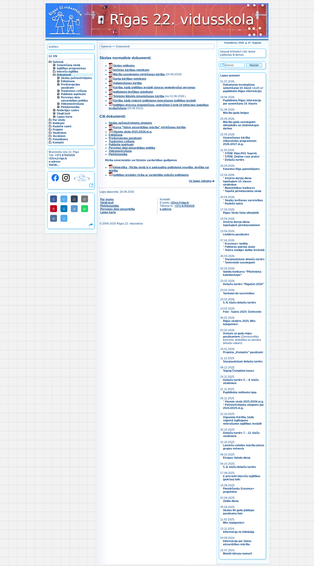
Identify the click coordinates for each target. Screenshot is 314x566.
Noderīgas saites (68, 110)
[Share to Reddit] (74, 208)
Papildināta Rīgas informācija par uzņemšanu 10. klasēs (242, 102)
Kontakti (58, 142)
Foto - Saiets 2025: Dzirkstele (242, 311)
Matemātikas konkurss (240, 188)
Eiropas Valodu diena (236, 457)
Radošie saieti (62, 126)
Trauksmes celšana (74, 91)
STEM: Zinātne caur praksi (242, 156)
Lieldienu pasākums (236, 234)
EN (55, 56)
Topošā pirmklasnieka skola (243, 191)
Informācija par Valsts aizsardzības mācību (237, 543)
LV (50, 56)
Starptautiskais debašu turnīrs (245, 259)
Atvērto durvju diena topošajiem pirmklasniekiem (241, 223)
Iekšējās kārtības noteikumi (131, 70)
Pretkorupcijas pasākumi (70, 86)
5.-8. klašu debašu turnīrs (240, 302)
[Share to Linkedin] (63, 208)
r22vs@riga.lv (58, 158)
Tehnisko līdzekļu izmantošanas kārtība (138, 96)
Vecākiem (59, 136)
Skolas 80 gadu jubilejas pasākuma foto (238, 512)
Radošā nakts (234, 203)
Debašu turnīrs (234, 159)
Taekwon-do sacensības (238, 293)
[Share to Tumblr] (74, 198)
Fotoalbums (60, 139)
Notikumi (58, 123)
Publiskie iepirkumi (73, 94)
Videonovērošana (72, 103)
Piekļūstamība (70, 107)
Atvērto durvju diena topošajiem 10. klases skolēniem (237, 181)
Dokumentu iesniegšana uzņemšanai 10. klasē (239, 86)
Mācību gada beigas (236, 112)
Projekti (58, 129)
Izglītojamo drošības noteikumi (133, 91)
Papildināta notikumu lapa (240, 392)
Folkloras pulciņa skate (240, 246)
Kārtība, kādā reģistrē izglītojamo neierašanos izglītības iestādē (154, 100)
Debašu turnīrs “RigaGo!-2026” (243, 284)
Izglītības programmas (71, 68)
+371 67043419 (65, 155)
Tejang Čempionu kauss (238, 370)
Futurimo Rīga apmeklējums (241, 169)
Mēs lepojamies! (233, 522)
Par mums (107, 199)
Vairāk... (54, 164)
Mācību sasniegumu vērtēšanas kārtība (139, 74)
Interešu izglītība (67, 71)
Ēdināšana (68, 81)
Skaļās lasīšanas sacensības (244, 200)
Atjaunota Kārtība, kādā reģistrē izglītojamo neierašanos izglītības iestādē (242, 420)
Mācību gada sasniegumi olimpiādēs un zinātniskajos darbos (241, 125)
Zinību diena (231, 501)
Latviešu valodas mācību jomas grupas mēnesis (243, 447)
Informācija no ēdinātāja (238, 532)
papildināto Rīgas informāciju (242, 91)
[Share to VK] (53, 218)
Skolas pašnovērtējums (76, 78)
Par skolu (59, 120)
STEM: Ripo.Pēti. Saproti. (241, 153)
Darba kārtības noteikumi (129, 78)
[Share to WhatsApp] (84, 208)
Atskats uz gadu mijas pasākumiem (237, 335)
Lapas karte (64, 116)
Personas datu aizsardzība (117, 209)
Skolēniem (59, 132)
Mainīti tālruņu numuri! (237, 553)
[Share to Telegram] (63, 218)
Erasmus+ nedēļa (236, 243)
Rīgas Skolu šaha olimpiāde (241, 212)
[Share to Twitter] (63, 198)
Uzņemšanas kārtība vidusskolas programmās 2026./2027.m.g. (240, 141)
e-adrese (54, 161)
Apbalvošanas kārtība (127, 83)
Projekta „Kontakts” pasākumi (243, 352)
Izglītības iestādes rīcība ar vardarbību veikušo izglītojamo (151, 175)
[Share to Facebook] (53, 198)
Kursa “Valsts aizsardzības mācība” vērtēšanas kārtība (149, 127)
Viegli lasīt (63, 113)
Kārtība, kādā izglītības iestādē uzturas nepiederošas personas (154, 87)
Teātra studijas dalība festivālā (245, 250)
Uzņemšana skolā (68, 65)
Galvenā (58, 62)
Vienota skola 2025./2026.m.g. (132, 131)
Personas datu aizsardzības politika (74, 99)
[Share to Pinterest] (53, 208)
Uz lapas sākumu (200, 181)
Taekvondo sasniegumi (240, 262)
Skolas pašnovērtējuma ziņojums (130, 123)
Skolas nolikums (124, 65)
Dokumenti (64, 74)
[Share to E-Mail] (84, 198)
